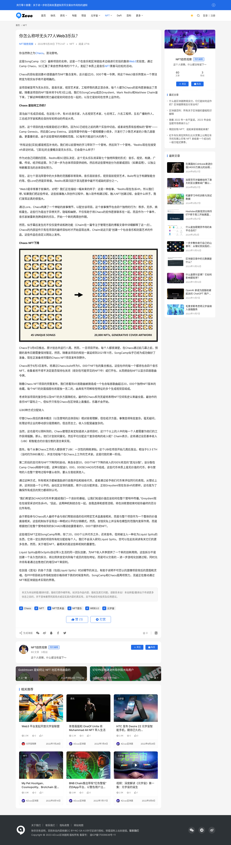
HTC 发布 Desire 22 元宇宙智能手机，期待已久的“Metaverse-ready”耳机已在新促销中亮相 (135, 728)
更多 (138, 15)
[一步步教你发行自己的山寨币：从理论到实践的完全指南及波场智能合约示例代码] (175, 246)
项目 (83, 15)
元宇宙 (94, 15)
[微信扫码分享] (38, 633)
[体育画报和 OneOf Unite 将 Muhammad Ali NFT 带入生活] (88, 708)
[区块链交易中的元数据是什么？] (175, 262)
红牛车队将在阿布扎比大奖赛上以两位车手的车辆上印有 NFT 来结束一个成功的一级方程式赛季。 (190, 139)
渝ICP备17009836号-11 (103, 834)
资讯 (62, 15)
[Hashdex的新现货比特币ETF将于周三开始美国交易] (175, 215)
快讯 (53, 15)
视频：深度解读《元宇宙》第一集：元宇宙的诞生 (135, 785)
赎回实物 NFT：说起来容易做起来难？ (189, 129)
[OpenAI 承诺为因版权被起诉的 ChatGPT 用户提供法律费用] (175, 294)
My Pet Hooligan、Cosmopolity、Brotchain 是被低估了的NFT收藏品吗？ (41, 785)
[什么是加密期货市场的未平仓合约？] (175, 230)
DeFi (119, 15)
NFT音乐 (77, 608)
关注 (139, 647)
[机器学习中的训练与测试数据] (175, 199)
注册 (213, 15)
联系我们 (50, 825)
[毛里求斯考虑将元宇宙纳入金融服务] (175, 309)
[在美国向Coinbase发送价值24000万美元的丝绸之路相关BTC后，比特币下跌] (175, 167)
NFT (107, 15)
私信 (153, 647)
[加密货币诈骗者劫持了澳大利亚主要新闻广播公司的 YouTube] (175, 183)
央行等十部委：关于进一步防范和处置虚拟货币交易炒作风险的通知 (51, 5)
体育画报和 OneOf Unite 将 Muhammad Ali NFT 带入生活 (87, 728)
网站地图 (78, 825)
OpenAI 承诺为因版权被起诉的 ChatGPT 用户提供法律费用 (198, 293)
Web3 (132, 61)
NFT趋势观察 (26, 43)
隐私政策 (64, 825)
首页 (43, 15)
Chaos (39, 53)
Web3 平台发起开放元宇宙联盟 (41, 726)
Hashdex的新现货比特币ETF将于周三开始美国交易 (199, 214)
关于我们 (36, 825)
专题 (74, 15)
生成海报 (27, 632)
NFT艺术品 (58, 608)
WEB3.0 (94, 608)
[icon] (191, 830)
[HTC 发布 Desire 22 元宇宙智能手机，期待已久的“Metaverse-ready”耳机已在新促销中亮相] (136, 708)
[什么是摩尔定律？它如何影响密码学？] (175, 278)
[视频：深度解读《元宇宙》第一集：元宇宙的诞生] (136, 765)
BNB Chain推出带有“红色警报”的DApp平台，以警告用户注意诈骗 (87, 785)
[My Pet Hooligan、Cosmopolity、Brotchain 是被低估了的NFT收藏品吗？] (41, 765)
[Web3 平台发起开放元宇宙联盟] (41, 708)
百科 (128, 15)
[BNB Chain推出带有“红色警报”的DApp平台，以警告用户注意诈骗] (88, 765)
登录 (205, 15)
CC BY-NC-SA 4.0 (77, 830)
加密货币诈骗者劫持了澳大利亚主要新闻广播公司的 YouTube (199, 183)
